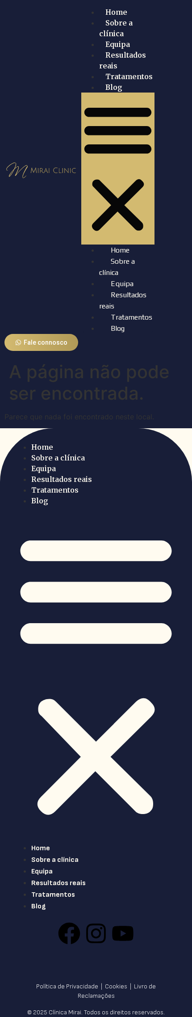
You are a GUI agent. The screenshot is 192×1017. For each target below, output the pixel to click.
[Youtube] (123, 933)
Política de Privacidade (68, 986)
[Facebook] (69, 933)
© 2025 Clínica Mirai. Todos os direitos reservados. (96, 1012)
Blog (113, 87)
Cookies (117, 986)
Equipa (117, 44)
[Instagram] (96, 933)
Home (116, 12)
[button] (117, 169)
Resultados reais (61, 479)
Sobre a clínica (58, 457)
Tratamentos (129, 76)
